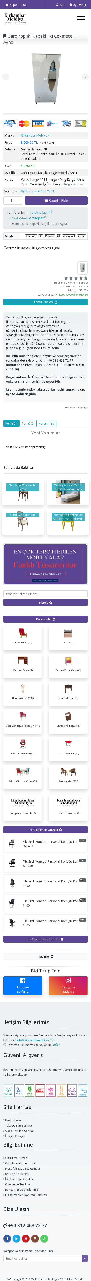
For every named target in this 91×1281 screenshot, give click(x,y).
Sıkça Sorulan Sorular (19, 1131)
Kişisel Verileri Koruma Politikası (25, 1195)
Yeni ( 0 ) (11, 423)
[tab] (45, 619)
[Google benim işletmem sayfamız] (57, 1045)
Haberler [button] (44, 956)
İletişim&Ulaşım (14, 1136)
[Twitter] (16, 1238)
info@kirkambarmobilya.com (36, 1040)
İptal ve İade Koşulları (19, 1179)
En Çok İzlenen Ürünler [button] (44, 939)
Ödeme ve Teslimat (17, 1184)
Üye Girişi (79, 4)
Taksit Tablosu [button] (44, 302)
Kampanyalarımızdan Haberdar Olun (28, 1251)
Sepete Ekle (58, 200)
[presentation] (5, 76)
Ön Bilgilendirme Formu (20, 1163)
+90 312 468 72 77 (59, 360)
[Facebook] (7, 1238)
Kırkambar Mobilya (34, 135)
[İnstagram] (35, 1238)
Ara (61, 4)
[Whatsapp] (44, 1238)
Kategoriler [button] (44, 619)
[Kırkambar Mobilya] (15, 18)
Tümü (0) (28, 423)
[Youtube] (26, 1238)
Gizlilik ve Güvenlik (17, 1158)
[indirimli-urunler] (45, 564)
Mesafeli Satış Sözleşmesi (22, 1168)
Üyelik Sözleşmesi (16, 1174)
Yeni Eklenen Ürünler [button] (44, 830)
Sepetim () (17, 4)
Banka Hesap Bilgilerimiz (21, 1190)
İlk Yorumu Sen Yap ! (39, 191)
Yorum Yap (46, 423)
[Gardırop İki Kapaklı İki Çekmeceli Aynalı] (45, 79)
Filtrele (44, 602)
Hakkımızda (12, 1120)
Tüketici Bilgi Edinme (18, 1125)
